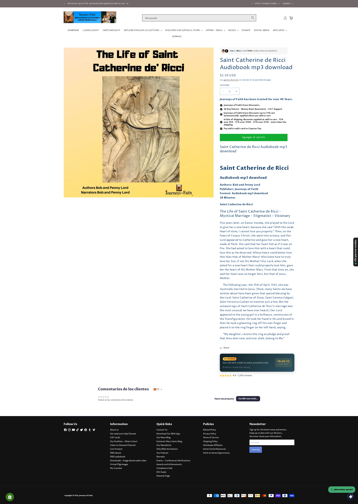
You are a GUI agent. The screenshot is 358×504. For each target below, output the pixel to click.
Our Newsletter (163, 445)
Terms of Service (211, 438)
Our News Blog (163, 438)
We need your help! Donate (123, 434)
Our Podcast (162, 453)
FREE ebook (115, 453)
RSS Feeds (161, 472)
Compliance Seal (164, 468)
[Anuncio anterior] (64, 4)
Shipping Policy (210, 442)
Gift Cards (115, 438)
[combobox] (199, 17)
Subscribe (256, 450)
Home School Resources (214, 449)
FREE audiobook (117, 457)
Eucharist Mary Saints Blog (169, 442)
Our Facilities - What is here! (123, 442)
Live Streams (116, 449)
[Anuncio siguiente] (252, 4)
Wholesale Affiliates (212, 445)
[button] (143, 30)
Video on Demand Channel (123, 445)
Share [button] (226, 347)
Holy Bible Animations (167, 449)
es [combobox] (158, 389)
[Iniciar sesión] (285, 18)
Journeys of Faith (85, 495)
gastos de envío (231, 80)
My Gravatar (116, 468)
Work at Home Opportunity (216, 453)
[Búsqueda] (252, 17)
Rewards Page (163, 476)
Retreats (160, 457)
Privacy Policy (209, 434)
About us (114, 430)
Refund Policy (209, 430)
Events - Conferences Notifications (173, 461)
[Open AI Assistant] (351, 497)
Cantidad (224, 85)
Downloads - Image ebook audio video (128, 461)
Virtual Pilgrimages (119, 465)
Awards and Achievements (169, 465)
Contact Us (161, 430)
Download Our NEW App (168, 434)
